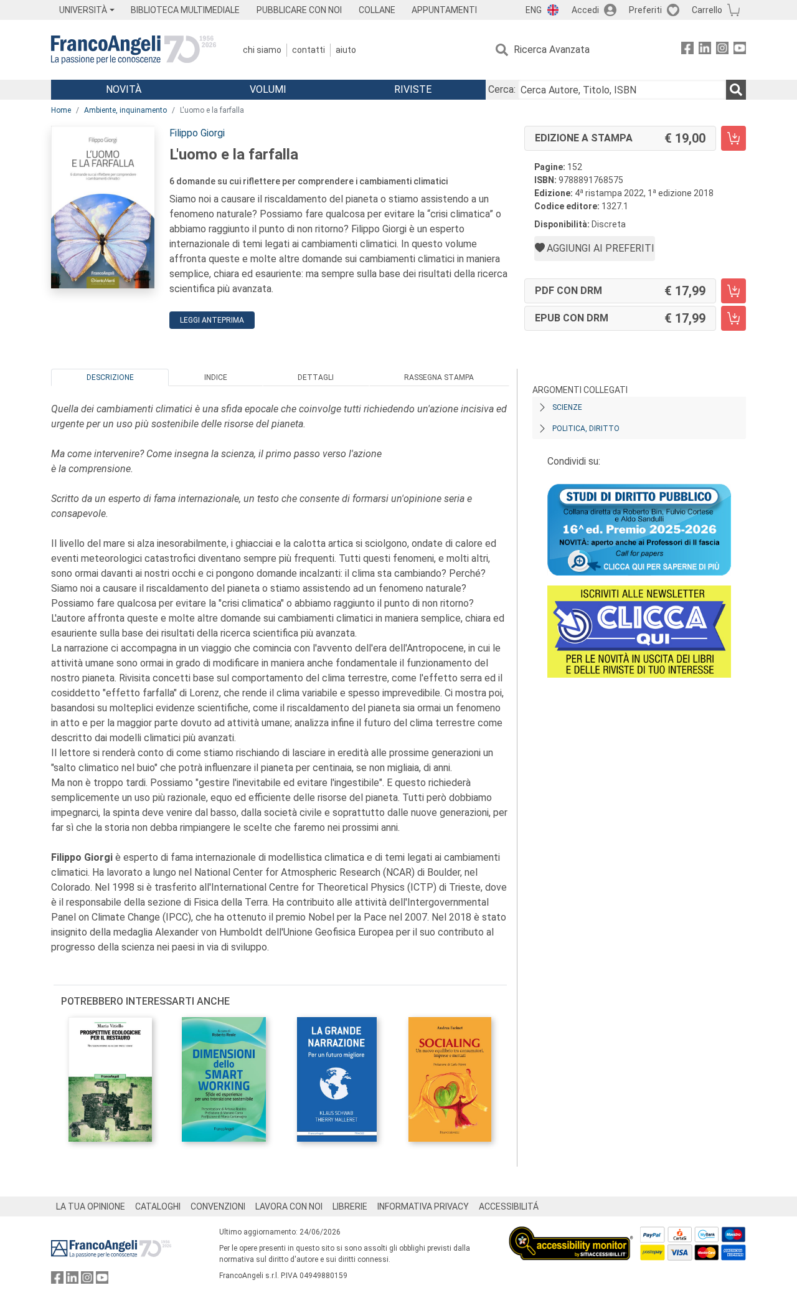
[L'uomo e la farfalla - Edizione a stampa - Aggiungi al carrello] (733, 138)
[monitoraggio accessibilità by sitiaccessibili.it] (571, 1233)
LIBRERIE (349, 1206)
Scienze (567, 407)
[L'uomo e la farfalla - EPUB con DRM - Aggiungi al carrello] (733, 318)
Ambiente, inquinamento (125, 110)
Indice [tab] (215, 377)
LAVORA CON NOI (289, 1206)
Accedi (585, 10)
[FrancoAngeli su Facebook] (687, 50)
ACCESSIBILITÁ (509, 1206)
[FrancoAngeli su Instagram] (722, 50)
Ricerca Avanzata (552, 49)
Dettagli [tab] (316, 377)
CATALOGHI (158, 1206)
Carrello (707, 10)
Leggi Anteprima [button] (212, 320)
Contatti (308, 50)
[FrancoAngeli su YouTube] (739, 50)
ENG (534, 10)
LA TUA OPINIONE (90, 1206)
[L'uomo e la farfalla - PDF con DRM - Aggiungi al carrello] (733, 290)
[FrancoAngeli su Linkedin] (705, 50)
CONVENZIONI (218, 1206)
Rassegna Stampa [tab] (439, 377)
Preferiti (645, 10)
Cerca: (502, 89)
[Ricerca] (736, 90)
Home (61, 110)
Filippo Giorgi (197, 133)
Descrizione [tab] (110, 377)
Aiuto (346, 50)
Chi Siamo (262, 50)
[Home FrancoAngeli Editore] (133, 50)
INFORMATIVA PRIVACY (423, 1206)
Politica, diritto (586, 428)
